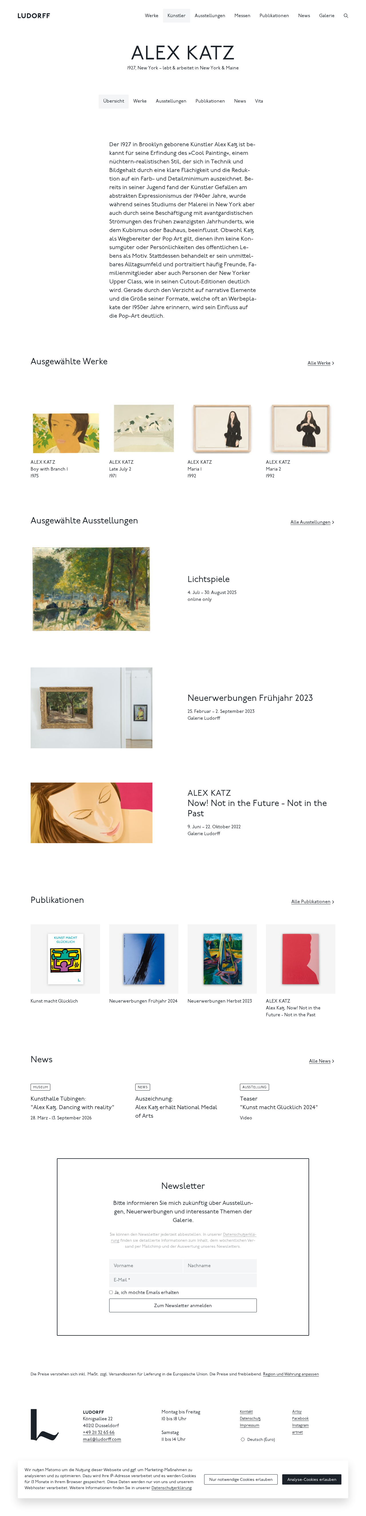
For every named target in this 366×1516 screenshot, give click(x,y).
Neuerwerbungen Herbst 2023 (220, 1001)
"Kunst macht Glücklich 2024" (279, 1108)
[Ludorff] (34, 16)
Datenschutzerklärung (171, 1488)
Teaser (249, 1099)
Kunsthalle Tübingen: (58, 1099)
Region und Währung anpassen (291, 1375)
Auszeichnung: (154, 1099)
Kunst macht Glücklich (54, 1001)
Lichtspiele (209, 580)
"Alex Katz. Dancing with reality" (72, 1108)
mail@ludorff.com (102, 1439)
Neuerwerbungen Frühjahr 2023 (250, 699)
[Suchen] (346, 16)
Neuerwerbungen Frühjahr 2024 (143, 1001)
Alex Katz (43, 462)
